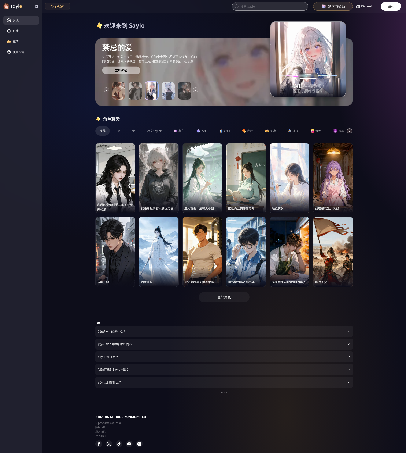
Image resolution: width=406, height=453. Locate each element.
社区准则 (100, 436)
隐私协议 (100, 427)
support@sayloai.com (108, 423)
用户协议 (100, 431)
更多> (224, 393)
